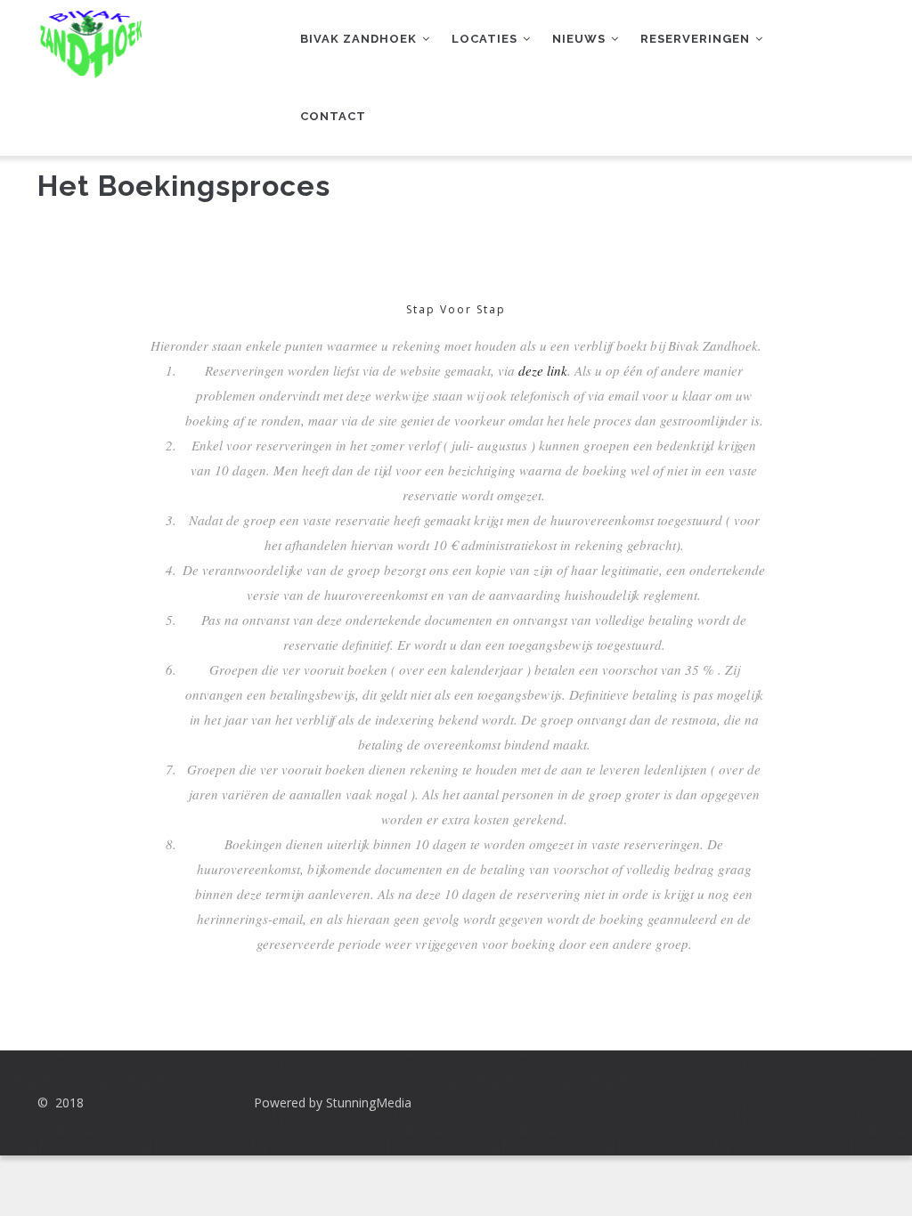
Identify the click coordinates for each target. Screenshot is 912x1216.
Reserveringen (696, 38)
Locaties (486, 38)
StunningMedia (368, 1102)
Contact (333, 116)
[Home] (90, 35)
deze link (542, 370)
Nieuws (580, 38)
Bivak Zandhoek (360, 38)
